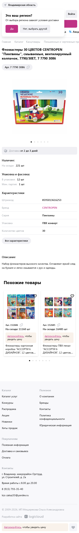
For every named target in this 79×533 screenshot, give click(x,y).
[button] (31, 141)
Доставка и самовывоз (15, 451)
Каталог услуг (9, 396)
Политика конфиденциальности (52, 417)
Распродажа (9, 409)
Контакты (45, 409)
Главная (6, 41)
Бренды (44, 402)
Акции (5, 415)
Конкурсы (7, 402)
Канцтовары (33, 41)
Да (11, 28)
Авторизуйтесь (12, 527)
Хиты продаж (9, 428)
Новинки (7, 421)
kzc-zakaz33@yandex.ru (15, 495)
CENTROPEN (49, 207)
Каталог (19, 41)
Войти (71, 14)
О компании (47, 396)
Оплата (6, 457)
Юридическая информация (55, 425)
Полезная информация (15, 445)
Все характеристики (16, 240)
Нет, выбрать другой (35, 28)
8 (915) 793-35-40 (12, 489)
